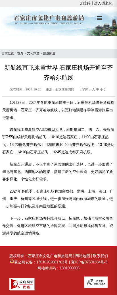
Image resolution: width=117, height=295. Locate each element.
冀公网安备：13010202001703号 (41, 262)
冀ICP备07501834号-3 (89, 262)
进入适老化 (103, 3)
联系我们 (100, 256)
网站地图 (82, 256)
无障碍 (85, 3)
